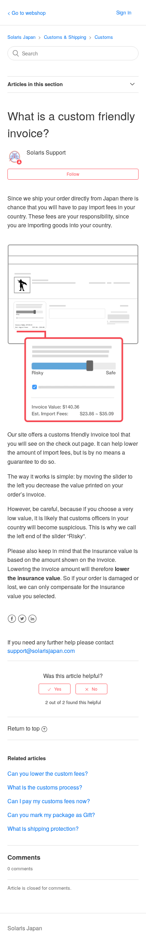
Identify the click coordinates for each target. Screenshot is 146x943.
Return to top (23, 728)
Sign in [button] (123, 12)
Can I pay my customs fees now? (48, 801)
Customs (104, 37)
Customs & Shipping (65, 37)
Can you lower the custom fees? (47, 773)
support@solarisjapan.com (41, 651)
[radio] (55, 689)
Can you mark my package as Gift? (51, 815)
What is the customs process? (44, 787)
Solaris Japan (21, 37)
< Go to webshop (26, 12)
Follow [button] (73, 174)
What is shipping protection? (43, 828)
